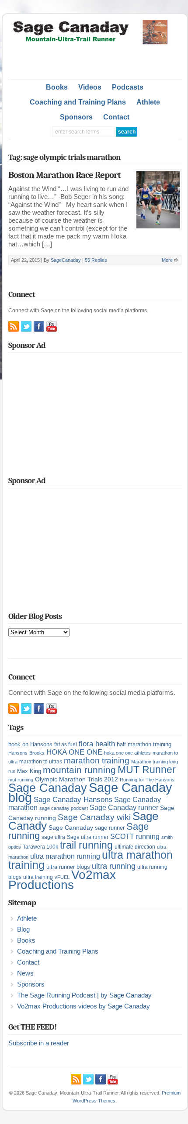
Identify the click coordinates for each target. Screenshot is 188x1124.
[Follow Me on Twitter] (26, 326)
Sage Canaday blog (90, 792)
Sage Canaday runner (124, 807)
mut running (20, 779)
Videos (89, 87)
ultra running (114, 866)
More (167, 260)
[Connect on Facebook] (39, 326)
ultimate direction (135, 847)
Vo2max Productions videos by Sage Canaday (83, 1006)
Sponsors (76, 117)
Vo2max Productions (62, 880)
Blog (23, 929)
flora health (97, 743)
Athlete (148, 102)
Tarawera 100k (40, 847)
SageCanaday (66, 260)
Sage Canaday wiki (94, 817)
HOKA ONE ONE (74, 752)
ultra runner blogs (68, 867)
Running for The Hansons (147, 779)
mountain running (79, 770)
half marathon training (144, 744)
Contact (116, 117)
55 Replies (96, 260)
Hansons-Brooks (26, 752)
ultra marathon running (65, 856)
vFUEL (62, 877)
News (25, 973)
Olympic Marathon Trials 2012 (76, 779)
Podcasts (127, 87)
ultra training (38, 877)
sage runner (110, 827)
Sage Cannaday (71, 827)
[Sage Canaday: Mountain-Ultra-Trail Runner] (94, 43)
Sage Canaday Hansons (73, 799)
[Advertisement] (98, 60)
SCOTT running (135, 836)
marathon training (96, 760)
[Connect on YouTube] (51, 326)
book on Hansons (30, 744)
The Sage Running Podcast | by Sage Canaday (84, 995)
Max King (29, 771)
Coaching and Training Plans (78, 102)
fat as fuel (65, 744)
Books (57, 87)
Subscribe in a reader (38, 1043)
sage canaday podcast (63, 808)
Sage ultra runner (87, 837)
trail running (86, 845)
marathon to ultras (40, 762)
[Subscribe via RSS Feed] (13, 326)
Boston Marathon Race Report (64, 175)
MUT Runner (147, 769)
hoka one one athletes (127, 752)
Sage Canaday (47, 788)
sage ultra (53, 837)
